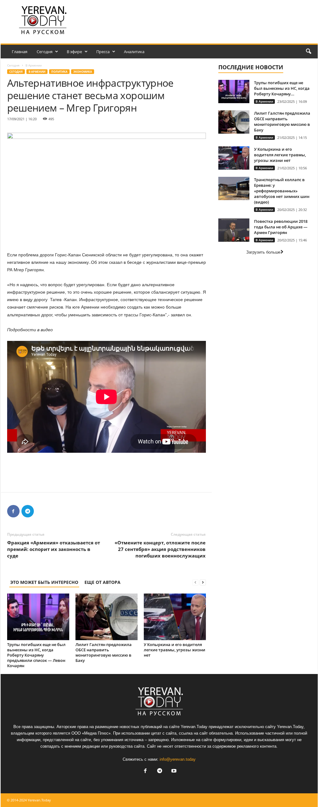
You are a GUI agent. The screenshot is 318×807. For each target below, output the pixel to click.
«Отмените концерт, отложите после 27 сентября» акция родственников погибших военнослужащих (160, 549)
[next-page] (203, 582)
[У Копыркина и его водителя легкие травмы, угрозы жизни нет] (175, 617)
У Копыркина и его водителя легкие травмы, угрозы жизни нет (174, 650)
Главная (19, 51)
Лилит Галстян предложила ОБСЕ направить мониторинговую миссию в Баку (103, 652)
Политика (59, 72)
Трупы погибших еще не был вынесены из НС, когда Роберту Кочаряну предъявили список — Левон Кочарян (36, 655)
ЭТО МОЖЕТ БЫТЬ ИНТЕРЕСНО (44, 582)
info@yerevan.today (178, 759)
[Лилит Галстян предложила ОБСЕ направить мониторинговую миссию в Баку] (106, 617)
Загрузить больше (263, 252)
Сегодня (44, 51)
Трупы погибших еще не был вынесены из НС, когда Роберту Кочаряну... (282, 88)
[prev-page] (195, 582)
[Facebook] (13, 511)
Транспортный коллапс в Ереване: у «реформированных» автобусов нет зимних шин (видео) (281, 191)
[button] (308, 51)
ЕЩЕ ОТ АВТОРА (102, 582)
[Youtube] (173, 771)
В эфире (74, 51)
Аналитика (134, 51)
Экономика (82, 72)
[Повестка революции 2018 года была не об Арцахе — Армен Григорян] (233, 230)
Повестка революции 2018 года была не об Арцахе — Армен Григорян (280, 226)
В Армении (37, 72)
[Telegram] (27, 511)
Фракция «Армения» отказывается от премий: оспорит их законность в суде (53, 549)
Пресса (103, 51)
